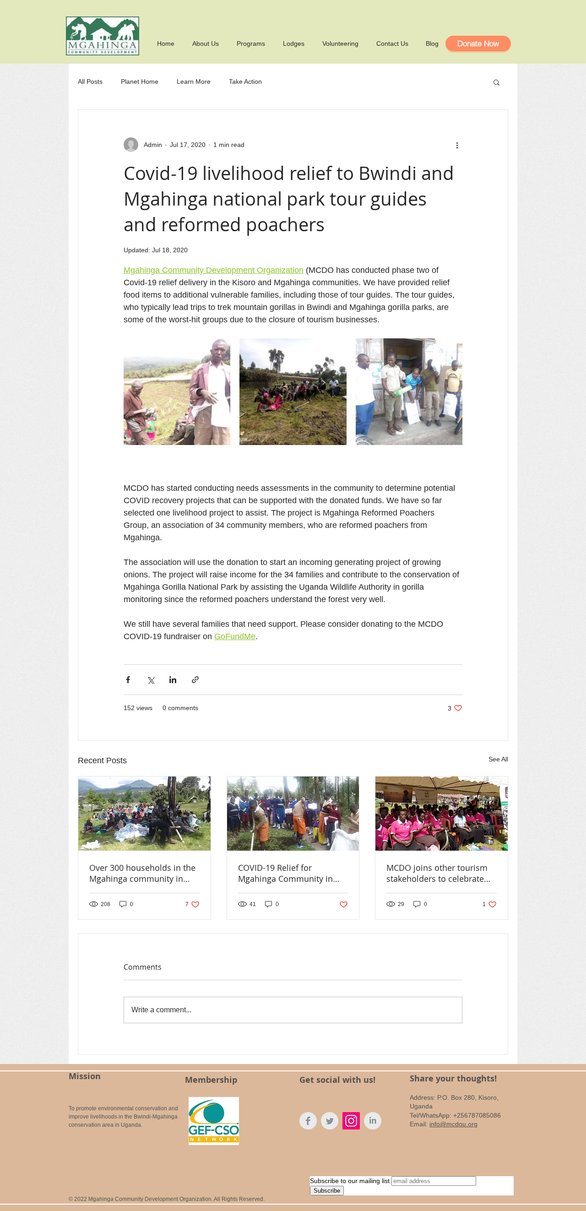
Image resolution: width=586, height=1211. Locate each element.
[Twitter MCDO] (329, 1121)
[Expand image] (177, 391)
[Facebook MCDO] (308, 1121)
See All (498, 759)
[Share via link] (195, 679)
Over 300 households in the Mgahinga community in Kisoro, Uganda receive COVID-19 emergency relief (142, 873)
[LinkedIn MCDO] (372, 1121)
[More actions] (456, 144)
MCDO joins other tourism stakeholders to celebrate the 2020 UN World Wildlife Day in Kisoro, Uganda (438, 873)
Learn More (194, 81)
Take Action (245, 81)
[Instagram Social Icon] (351, 1121)
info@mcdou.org (453, 1124)
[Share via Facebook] (128, 679)
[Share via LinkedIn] (172, 679)
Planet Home (139, 81)
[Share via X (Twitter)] (150, 679)
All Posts (90, 81)
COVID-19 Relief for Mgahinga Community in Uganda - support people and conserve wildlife (286, 873)
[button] (496, 82)
